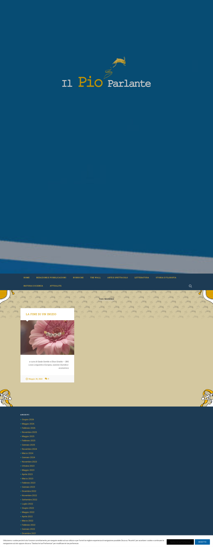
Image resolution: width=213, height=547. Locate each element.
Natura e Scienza (33, 286)
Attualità (56, 286)
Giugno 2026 (28, 419)
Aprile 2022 (27, 516)
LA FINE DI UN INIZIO (41, 314)
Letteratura (141, 278)
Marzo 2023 (27, 478)
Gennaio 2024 (28, 457)
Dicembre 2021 (29, 533)
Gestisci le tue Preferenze (180, 542)
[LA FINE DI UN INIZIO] (47, 337)
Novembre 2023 (29, 461)
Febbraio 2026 (28, 428)
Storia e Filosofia (166, 278)
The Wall (95, 278)
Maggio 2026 (28, 424)
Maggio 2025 (28, 436)
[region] (106, 541)
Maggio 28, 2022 (35, 379)
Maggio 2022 (28, 512)
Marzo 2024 (27, 453)
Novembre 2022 (29, 495)
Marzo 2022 (27, 520)
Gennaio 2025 (28, 445)
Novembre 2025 (29, 432)
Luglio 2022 (27, 504)
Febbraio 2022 (28, 525)
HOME (27, 278)
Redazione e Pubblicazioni (51, 278)
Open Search (190, 286)
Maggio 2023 (28, 470)
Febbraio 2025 (28, 440)
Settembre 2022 (29, 499)
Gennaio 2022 (28, 529)
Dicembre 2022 (29, 491)
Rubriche (78, 278)
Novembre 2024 (29, 449)
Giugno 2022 (28, 508)
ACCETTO (202, 542)
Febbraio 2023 (28, 483)
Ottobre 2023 (28, 466)
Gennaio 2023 (28, 487)
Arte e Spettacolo (117, 278)
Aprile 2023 (27, 474)
